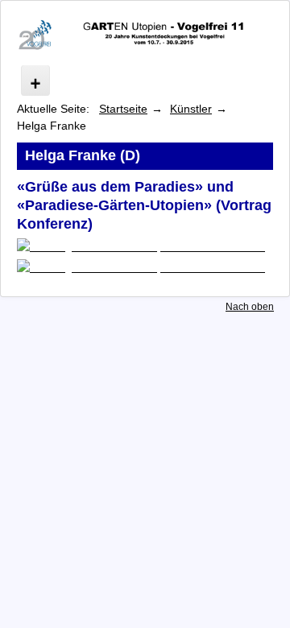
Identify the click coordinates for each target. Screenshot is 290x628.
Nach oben (250, 306)
